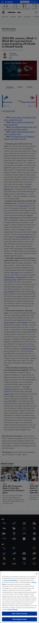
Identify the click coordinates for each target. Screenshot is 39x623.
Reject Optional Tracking (19, 613)
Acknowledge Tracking (19, 619)
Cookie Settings (13, 609)
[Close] (36, 574)
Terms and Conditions (11, 580)
